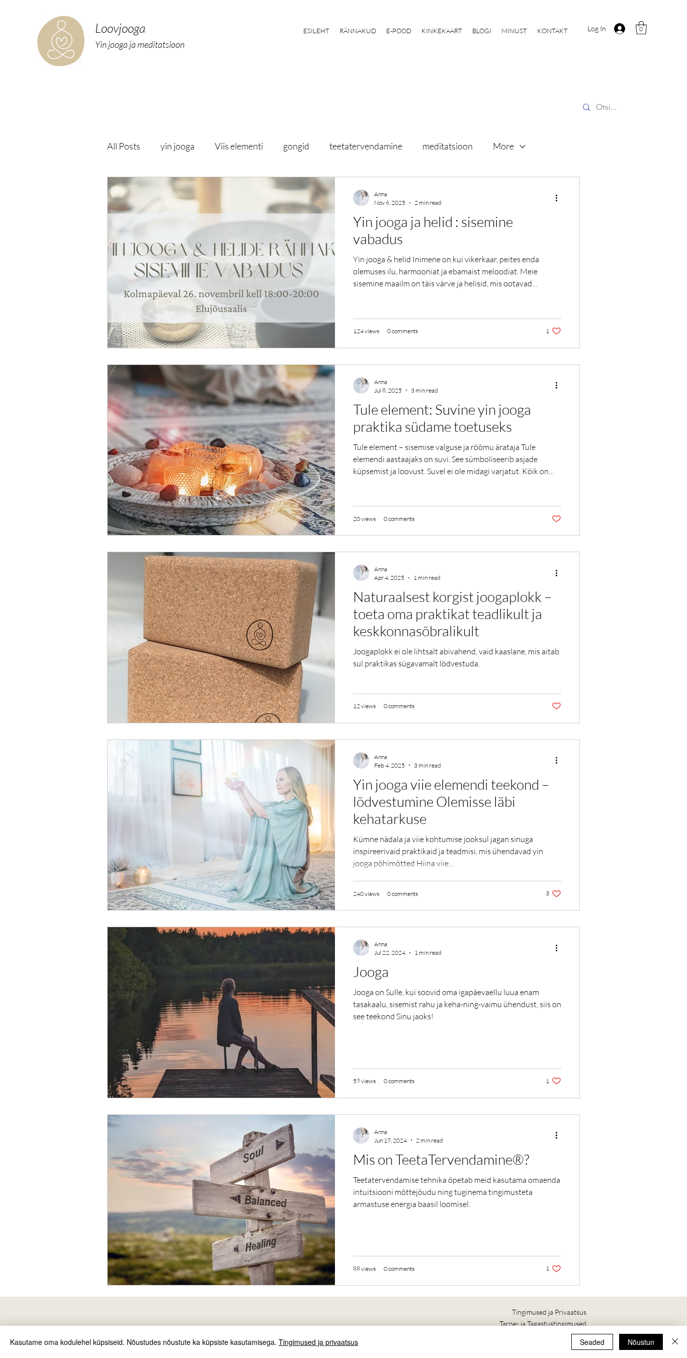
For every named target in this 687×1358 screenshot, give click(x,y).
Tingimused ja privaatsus (318, 1342)
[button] (641, 27)
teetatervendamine (365, 146)
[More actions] (560, 198)
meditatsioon (447, 146)
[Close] (675, 1342)
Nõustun (641, 1342)
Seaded (592, 1342)
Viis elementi (239, 146)
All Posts (123, 146)
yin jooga (177, 146)
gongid (296, 146)
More (503, 146)
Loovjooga (120, 28)
